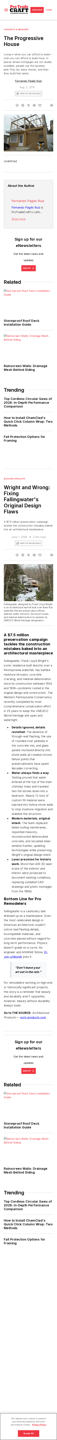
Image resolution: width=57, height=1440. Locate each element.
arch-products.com (33, 1017)
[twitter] (28, 105)
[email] (39, 105)
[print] (51, 105)
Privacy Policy (39, 1425)
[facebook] (17, 105)
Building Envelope (14, 479)
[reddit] (34, 105)
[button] (6, 10)
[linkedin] (22, 105)
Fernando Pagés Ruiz (28, 81)
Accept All (28, 1433)
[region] (28, 1426)
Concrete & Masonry (16, 29)
